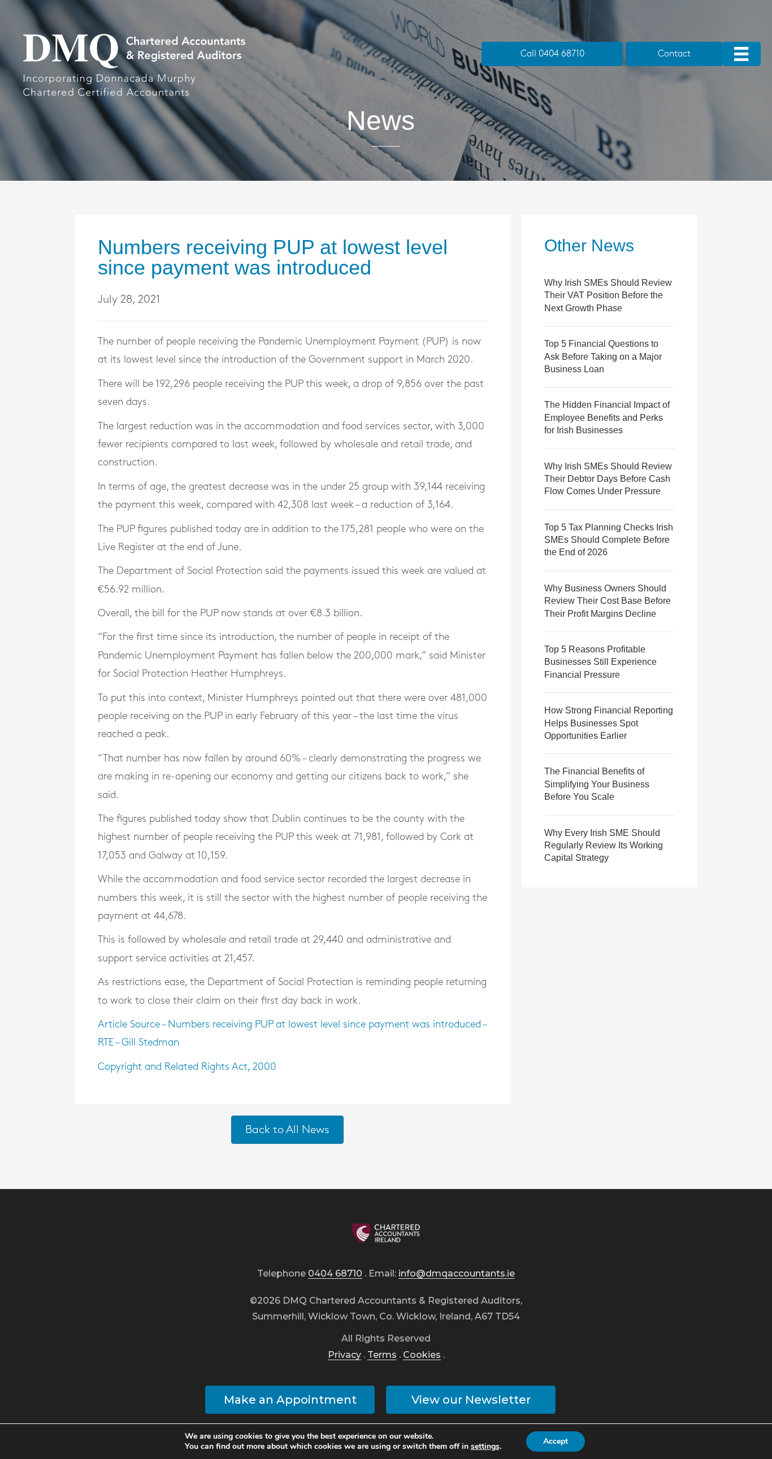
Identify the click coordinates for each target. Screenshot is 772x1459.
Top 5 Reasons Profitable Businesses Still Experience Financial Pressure (600, 662)
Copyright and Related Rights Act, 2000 (187, 1067)
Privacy (344, 1355)
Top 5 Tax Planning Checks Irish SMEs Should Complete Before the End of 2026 (608, 540)
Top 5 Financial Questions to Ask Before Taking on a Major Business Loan (603, 356)
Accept (555, 1441)
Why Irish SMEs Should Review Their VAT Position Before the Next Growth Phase (608, 295)
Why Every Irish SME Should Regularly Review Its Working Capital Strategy (603, 845)
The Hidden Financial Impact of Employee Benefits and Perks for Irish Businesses (607, 417)
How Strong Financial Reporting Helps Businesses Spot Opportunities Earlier (608, 723)
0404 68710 (335, 1274)
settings (485, 1446)
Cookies (422, 1355)
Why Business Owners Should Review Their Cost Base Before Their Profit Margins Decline (607, 601)
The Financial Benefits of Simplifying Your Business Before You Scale (596, 784)
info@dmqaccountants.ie (456, 1274)
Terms (382, 1355)
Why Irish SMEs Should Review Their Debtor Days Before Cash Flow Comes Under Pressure (608, 479)
